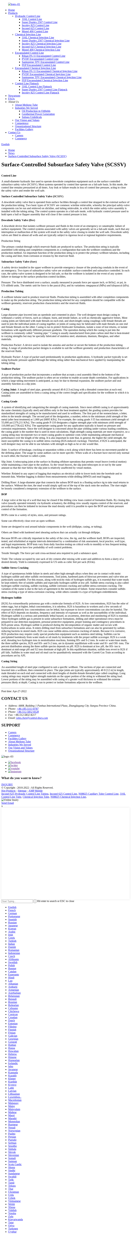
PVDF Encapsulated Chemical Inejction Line (46, 74)
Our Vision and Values (27, 120)
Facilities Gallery (24, 129)
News (11, 153)
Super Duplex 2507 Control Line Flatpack (44, 89)
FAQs (11, 98)
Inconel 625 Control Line (35, 28)
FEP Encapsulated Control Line (39, 65)
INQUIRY (7, 784)
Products (13, 13)
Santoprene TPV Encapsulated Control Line (45, 62)
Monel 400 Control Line (35, 31)
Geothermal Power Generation (38, 114)
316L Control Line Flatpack (37, 86)
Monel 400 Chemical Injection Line (41, 49)
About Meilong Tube (26, 104)
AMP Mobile (35, 790)
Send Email (7, 802)
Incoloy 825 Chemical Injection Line (41, 43)
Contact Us (14, 132)
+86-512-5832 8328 (28, 711)
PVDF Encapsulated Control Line (40, 58)
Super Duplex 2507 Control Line (39, 22)
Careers (19, 135)
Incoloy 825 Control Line (35, 25)
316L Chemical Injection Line (38, 37)
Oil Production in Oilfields (36, 111)
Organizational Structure (28, 126)
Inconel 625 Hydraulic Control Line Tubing (24, 793)
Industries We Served (26, 107)
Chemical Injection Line (28, 34)
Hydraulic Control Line (27, 16)
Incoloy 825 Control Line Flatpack (40, 92)
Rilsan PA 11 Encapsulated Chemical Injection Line (49, 71)
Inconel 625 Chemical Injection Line (41, 46)
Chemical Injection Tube (36, 796)
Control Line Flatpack (27, 83)
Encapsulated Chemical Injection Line (35, 68)
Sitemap (22, 790)
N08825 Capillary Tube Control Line (98, 793)
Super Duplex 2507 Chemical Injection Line (46, 40)
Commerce (21, 138)
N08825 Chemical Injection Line (68, 796)
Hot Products (8, 790)
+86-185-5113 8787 (28, 708)
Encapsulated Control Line (29, 52)
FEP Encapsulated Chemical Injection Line (45, 80)
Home (11, 10)
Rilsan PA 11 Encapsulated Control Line (43, 55)
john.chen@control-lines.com (32, 717)
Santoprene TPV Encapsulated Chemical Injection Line (52, 77)
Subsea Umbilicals (32, 117)
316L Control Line (32, 19)
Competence (21, 123)
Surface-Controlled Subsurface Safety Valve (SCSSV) (37, 156)
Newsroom (14, 95)
